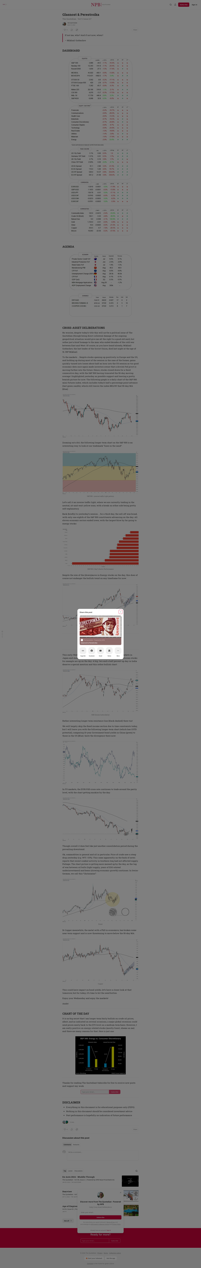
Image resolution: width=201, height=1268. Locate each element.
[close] (120, 612)
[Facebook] (91, 650)
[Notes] (109, 650)
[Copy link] (83, 650)
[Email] (100, 650)
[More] (118, 650)
